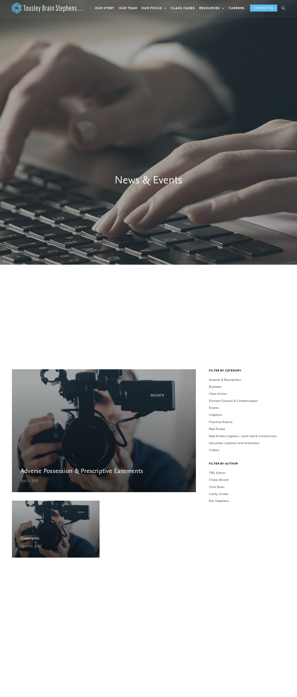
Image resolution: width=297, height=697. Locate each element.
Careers (237, 8)
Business (215, 387)
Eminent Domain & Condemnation (233, 401)
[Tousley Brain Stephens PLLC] (47, 8)
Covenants (30, 539)
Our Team (128, 8)
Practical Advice (220, 422)
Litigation (215, 415)
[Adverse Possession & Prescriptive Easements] (104, 430)
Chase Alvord (219, 480)
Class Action (218, 394)
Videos (214, 450)
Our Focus (152, 8)
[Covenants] (56, 529)
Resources (209, 8)
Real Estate (217, 429)
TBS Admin (217, 473)
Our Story (105, 8)
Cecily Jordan (219, 494)
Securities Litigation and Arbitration (234, 443)
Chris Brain (216, 487)
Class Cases (183, 8)
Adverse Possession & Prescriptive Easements (82, 471)
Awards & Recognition (225, 380)
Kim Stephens (219, 501)
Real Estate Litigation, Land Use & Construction (243, 436)
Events (214, 408)
